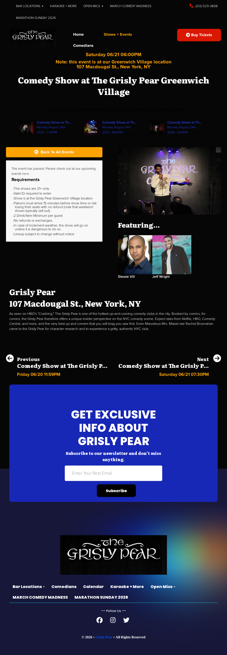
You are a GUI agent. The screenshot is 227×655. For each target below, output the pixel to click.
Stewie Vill (126, 276)
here (25, 174)
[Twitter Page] (126, 621)
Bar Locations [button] (28, 6)
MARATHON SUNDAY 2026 (36, 18)
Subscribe (116, 490)
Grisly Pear (103, 637)
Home (78, 34)
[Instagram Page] (113, 621)
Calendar (93, 586)
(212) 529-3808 (206, 6)
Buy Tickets (201, 34)
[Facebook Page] (99, 621)
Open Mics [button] (92, 6)
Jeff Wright (161, 276)
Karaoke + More (63, 6)
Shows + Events (118, 34)
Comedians (83, 45)
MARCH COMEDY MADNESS (130, 6)
